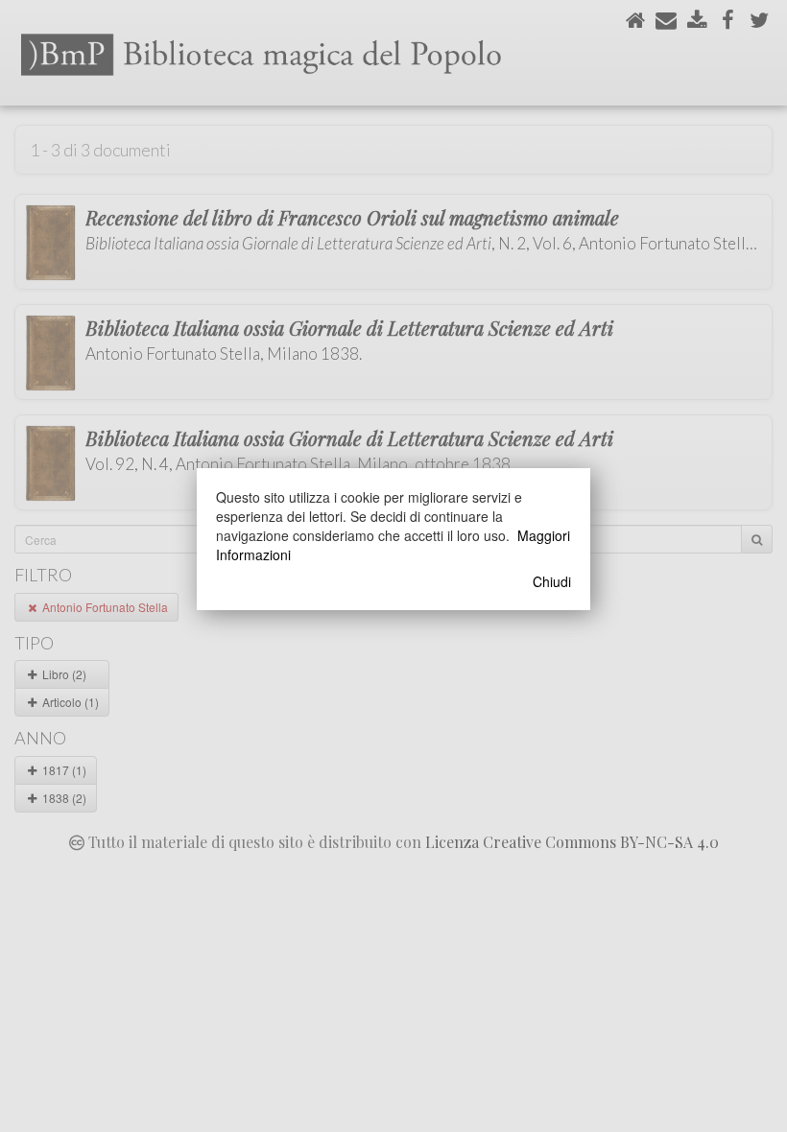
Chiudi (552, 581)
